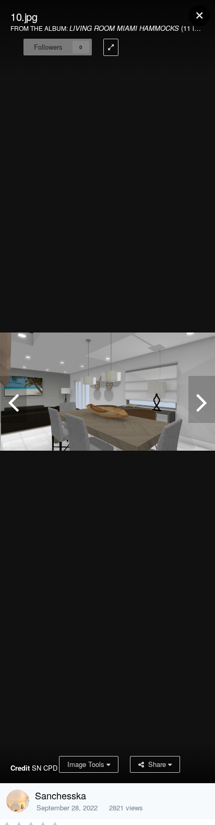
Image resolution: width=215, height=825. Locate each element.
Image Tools (86, 764)
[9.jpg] (13, 399)
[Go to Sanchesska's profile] (17, 800)
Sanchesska (60, 795)
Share (156, 764)
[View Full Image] (110, 47)
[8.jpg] (201, 399)
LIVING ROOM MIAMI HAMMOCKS (124, 28)
